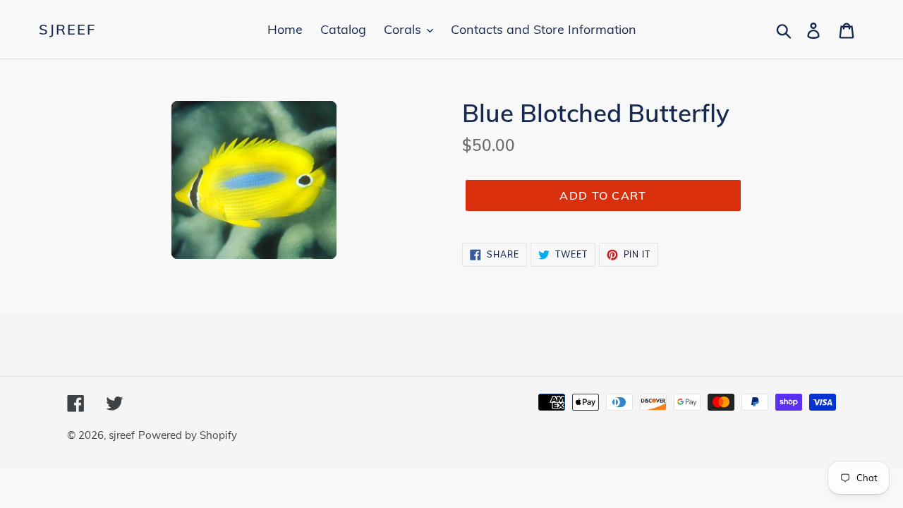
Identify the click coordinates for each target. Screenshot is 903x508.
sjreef (67, 29)
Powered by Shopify (187, 435)
